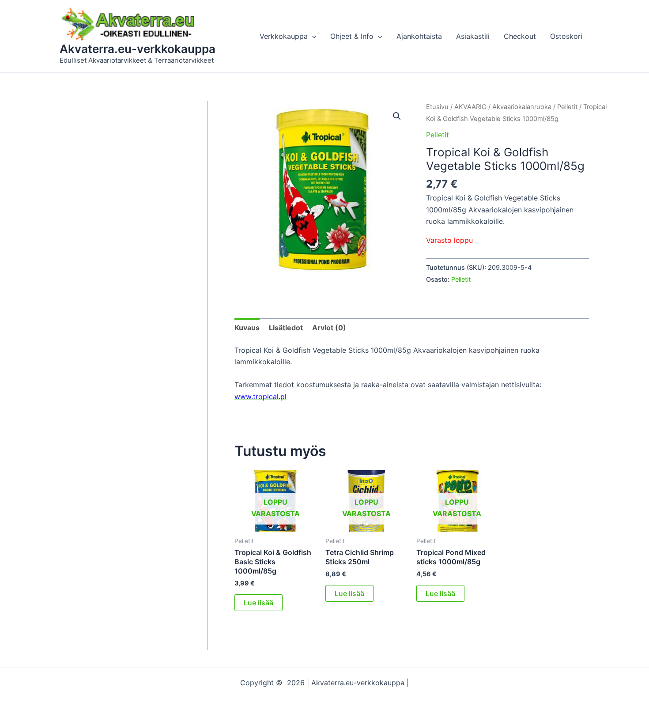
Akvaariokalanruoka (521, 107)
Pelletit (567, 107)
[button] (312, 36)
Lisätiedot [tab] (286, 327)
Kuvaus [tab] (247, 327)
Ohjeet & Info (352, 36)
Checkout (520, 36)
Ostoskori (566, 36)
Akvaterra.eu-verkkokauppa (137, 49)
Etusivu (437, 107)
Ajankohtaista (419, 36)
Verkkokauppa (284, 36)
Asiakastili (473, 36)
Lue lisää (258, 602)
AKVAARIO (470, 107)
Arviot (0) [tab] (329, 327)
